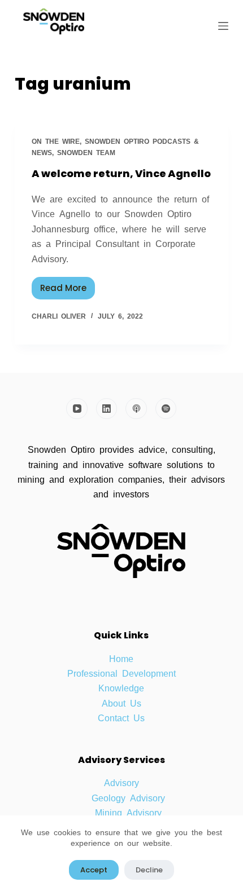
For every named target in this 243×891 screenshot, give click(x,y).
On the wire (56, 141)
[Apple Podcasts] (136, 409)
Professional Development (121, 672)
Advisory (121, 782)
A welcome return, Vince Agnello (121, 173)
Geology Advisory (128, 797)
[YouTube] (77, 409)
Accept (93, 869)
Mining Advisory (128, 812)
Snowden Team (86, 152)
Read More (67, 285)
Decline (149, 869)
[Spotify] (166, 409)
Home (121, 658)
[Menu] (223, 26)
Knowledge (121, 687)
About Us (121, 702)
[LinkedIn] (107, 409)
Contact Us (121, 717)
